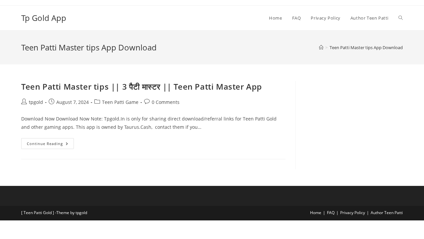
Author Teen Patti (387, 212)
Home (315, 212)
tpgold (36, 102)
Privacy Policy (352, 212)
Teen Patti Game (120, 102)
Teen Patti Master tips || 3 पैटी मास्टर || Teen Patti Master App (141, 86)
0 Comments (166, 102)
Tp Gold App (43, 17)
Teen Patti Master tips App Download (366, 47)
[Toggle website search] (401, 18)
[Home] (321, 47)
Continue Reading (50, 142)
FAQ (331, 212)
